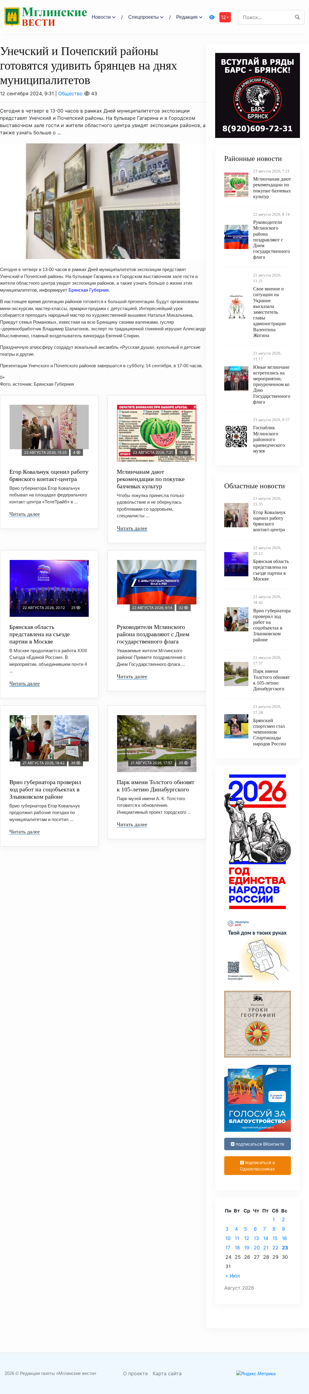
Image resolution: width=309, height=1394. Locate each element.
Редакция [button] (187, 17)
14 (265, 1238)
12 (246, 1238)
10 (228, 1238)
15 (275, 1238)
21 (265, 1248)
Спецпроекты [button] (143, 17)
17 (227, 1248)
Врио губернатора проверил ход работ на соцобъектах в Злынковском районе (45, 789)
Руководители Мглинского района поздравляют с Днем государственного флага (153, 634)
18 (237, 1248)
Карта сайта (167, 1373)
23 (285, 1248)
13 (256, 1238)
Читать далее (24, 514)
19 (246, 1248)
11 (237, 1238)
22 (275, 1248)
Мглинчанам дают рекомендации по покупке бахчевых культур (151, 478)
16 (284, 1238)
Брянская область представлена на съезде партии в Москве (39, 634)
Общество (70, 93)
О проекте (135, 1373)
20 (257, 1248)
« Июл (232, 1276)
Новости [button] (101, 17)
